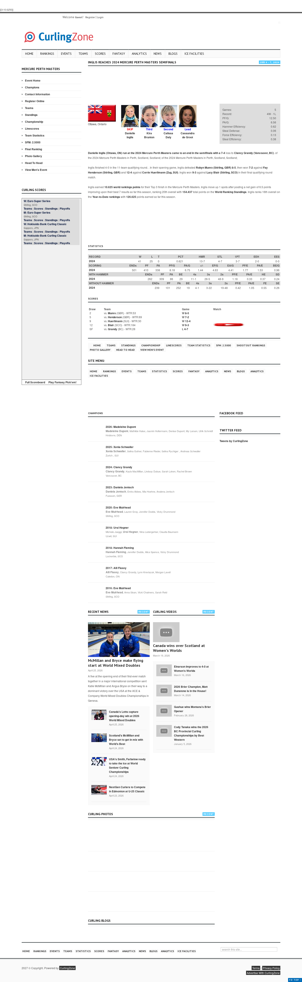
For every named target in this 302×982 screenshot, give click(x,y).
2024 (92, 261)
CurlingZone (67, 968)
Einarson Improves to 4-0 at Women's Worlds (191, 668)
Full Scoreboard (35, 382)
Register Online (34, 101)
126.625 (131, 197)
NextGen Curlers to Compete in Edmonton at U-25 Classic (127, 789)
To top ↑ (295, 979)
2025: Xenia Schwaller (120, 447)
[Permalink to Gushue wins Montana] (164, 710)
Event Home (32, 80)
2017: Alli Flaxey (116, 568)
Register (90, 17)
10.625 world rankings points (122, 187)
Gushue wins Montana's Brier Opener (192, 709)
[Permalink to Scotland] (99, 737)
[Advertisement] (51, 311)
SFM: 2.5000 (32, 142)
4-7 (186, 329)
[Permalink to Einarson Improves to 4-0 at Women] (164, 669)
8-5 (234, 168)
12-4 (129, 172)
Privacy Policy (271, 968)
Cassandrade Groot (188, 135)
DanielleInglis (130, 135)
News (158, 54)
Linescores (32, 129)
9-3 (194, 172)
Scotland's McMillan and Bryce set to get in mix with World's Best (126, 739)
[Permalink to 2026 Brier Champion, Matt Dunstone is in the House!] (164, 690)
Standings (31, 115)
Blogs (173, 54)
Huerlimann (115, 321)
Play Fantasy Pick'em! (62, 382)
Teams (83, 54)
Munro (112, 313)
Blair (111, 325)
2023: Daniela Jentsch (120, 487)
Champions (32, 87)
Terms (256, 968)
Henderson (115, 317)
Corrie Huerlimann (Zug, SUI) (160, 172)
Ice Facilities (194, 54)
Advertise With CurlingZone (263, 973)
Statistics (159, 371)
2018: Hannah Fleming (120, 548)
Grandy (112, 329)
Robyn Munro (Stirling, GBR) (213, 168)
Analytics (139, 54)
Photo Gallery (33, 156)
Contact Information (37, 94)
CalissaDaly (168, 135)
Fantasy (119, 54)
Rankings (47, 54)
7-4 (223, 153)
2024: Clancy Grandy (119, 467)
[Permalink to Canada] (99, 714)
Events (66, 54)
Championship (34, 122)
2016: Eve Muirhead (118, 588)
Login (100, 17)
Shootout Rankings (251, 345)
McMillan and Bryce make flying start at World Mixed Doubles (115, 663)
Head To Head (33, 163)
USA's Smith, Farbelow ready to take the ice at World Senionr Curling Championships (127, 765)
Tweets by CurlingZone (234, 441)
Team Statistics (34, 135)
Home (29, 54)
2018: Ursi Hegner (117, 528)
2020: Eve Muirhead (118, 507)
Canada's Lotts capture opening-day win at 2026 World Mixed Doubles (124, 716)
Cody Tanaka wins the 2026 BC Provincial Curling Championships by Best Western (191, 733)
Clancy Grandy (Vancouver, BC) (254, 153)
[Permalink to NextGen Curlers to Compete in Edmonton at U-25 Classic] (99, 789)
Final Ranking (33, 149)
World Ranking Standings (231, 192)
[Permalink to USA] (99, 761)
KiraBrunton (149, 135)
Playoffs (65, 208)
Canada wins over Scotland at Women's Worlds (179, 648)
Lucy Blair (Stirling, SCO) (222, 172)
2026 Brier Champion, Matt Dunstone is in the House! (191, 689)
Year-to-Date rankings (106, 197)
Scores (100, 54)
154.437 (187, 192)
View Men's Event (36, 170)
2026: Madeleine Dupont (121, 427)
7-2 (251, 168)
